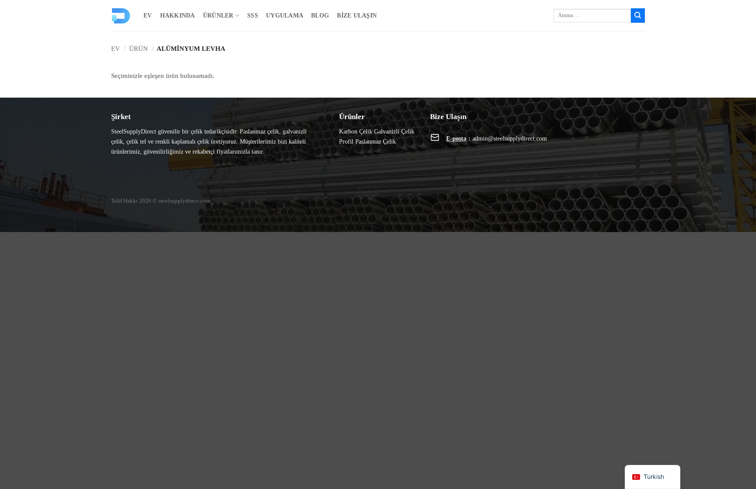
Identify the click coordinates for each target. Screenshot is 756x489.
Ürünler (218, 15)
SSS (252, 15)
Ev (148, 15)
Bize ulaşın (357, 15)
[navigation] (652, 477)
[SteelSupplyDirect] (120, 15)
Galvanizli (386, 131)
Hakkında (177, 15)
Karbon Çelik (355, 131)
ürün (138, 48)
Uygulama (284, 15)
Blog (320, 15)
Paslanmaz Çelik (375, 141)
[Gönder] (638, 15)
